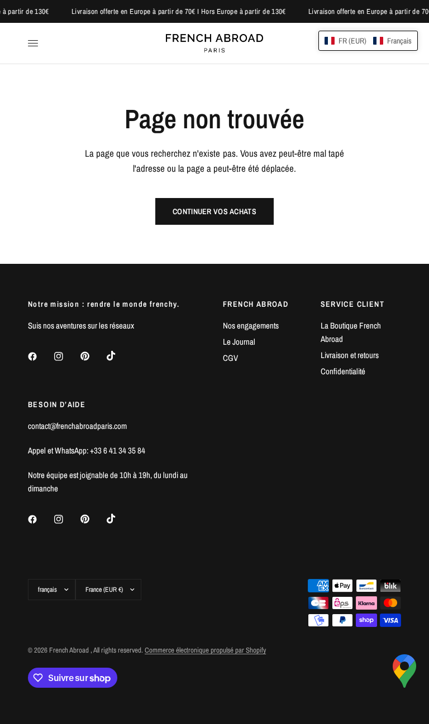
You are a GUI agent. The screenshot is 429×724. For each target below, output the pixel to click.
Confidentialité (343, 371)
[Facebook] (40, 356)
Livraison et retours (350, 355)
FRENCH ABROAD (255, 304)
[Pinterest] (92, 356)
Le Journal (239, 341)
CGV (230, 358)
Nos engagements (251, 325)
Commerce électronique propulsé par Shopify (205, 650)
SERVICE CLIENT (353, 304)
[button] (368, 40)
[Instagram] (66, 356)
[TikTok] (119, 356)
